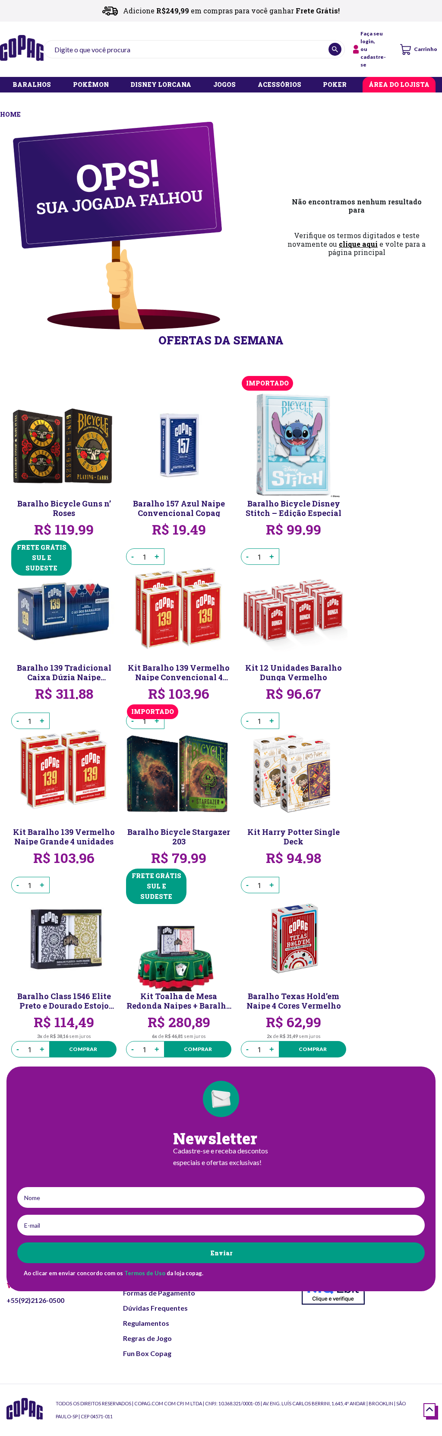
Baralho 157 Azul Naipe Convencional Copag (179, 508)
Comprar (83, 1049)
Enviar (221, 1253)
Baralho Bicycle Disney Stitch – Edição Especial (293, 508)
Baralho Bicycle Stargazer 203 (178, 836)
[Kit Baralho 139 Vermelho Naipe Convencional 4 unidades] (178, 609)
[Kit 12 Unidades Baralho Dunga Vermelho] (293, 609)
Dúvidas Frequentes (155, 1308)
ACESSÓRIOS (279, 85)
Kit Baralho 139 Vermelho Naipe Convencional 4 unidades (179, 672)
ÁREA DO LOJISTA (399, 85)
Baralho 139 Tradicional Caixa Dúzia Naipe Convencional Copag (64, 672)
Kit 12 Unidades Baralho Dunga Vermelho (293, 672)
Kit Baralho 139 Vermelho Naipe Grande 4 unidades (64, 836)
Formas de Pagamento (159, 1293)
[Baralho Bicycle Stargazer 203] (178, 773)
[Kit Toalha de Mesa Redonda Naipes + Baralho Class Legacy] (178, 937)
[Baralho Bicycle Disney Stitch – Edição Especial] (293, 445)
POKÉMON (91, 85)
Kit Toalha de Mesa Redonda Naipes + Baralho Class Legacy (178, 1000)
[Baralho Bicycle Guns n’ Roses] (64, 445)
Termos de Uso (144, 1273)
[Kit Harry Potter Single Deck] (293, 773)
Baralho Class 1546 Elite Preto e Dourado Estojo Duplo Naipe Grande (64, 1000)
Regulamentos (146, 1323)
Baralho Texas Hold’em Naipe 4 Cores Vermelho (293, 1000)
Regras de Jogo (147, 1338)
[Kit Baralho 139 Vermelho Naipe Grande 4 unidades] (64, 773)
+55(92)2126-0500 (35, 1300)
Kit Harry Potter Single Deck (293, 836)
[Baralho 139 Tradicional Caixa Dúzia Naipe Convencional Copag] (64, 609)
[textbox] (194, 49)
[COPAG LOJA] (11, 113)
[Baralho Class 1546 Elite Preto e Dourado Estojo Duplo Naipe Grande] (64, 937)
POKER (335, 85)
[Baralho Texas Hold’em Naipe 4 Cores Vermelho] (293, 937)
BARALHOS (32, 85)
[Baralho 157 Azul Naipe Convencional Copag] (178, 445)
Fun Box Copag (147, 1353)
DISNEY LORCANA (160, 85)
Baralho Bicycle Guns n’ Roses (64, 508)
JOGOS (224, 85)
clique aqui (358, 243)
